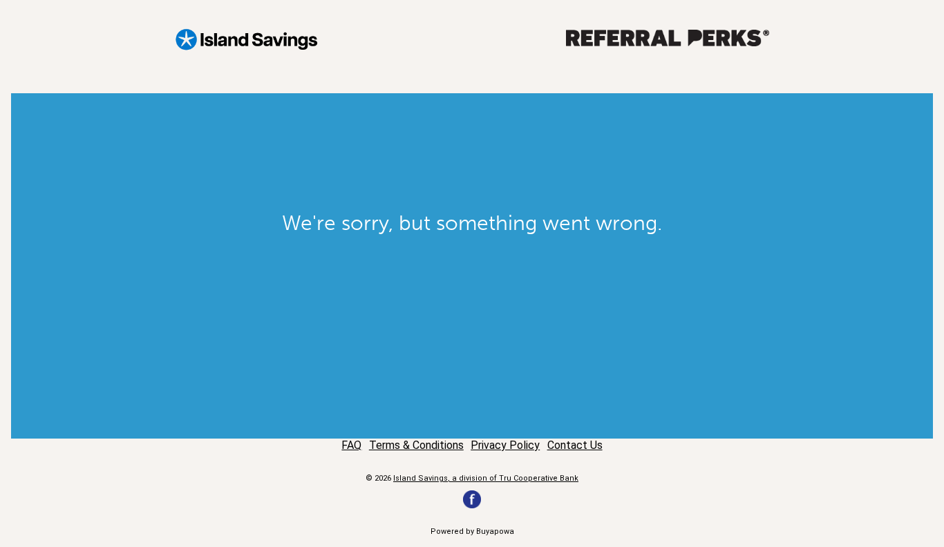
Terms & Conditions (416, 445)
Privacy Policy (505, 445)
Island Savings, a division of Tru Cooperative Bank (485, 478)
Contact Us (575, 445)
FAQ (351, 445)
